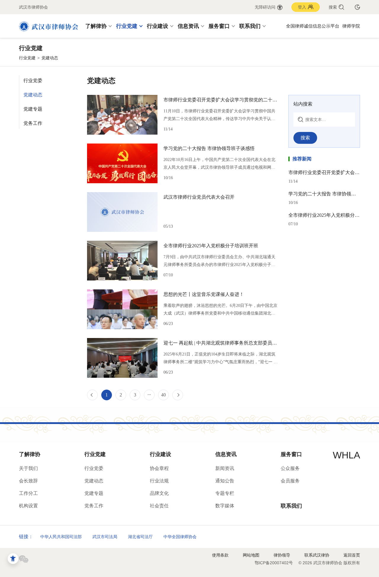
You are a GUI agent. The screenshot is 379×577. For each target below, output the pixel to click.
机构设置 (28, 505)
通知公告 (224, 480)
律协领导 (282, 555)
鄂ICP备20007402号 (274, 562)
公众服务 (290, 468)
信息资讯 (188, 26)
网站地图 (251, 555)
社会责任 (159, 505)
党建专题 (32, 108)
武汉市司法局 (104, 536)
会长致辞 (28, 480)
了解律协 (96, 26)
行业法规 (159, 480)
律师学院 (351, 25)
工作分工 (28, 493)
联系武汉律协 (316, 555)
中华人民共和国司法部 (61, 536)
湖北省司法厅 (140, 536)
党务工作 (32, 123)
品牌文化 (159, 493)
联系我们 (250, 26)
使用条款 (220, 555)
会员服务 (290, 480)
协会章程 (159, 468)
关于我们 (28, 468)
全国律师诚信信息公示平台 (312, 25)
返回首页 (351, 555)
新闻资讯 (224, 468)
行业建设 (157, 26)
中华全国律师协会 (180, 536)
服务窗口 (219, 26)
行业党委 (32, 80)
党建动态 (32, 94)
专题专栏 (224, 493)
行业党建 (126, 26)
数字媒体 (224, 505)
